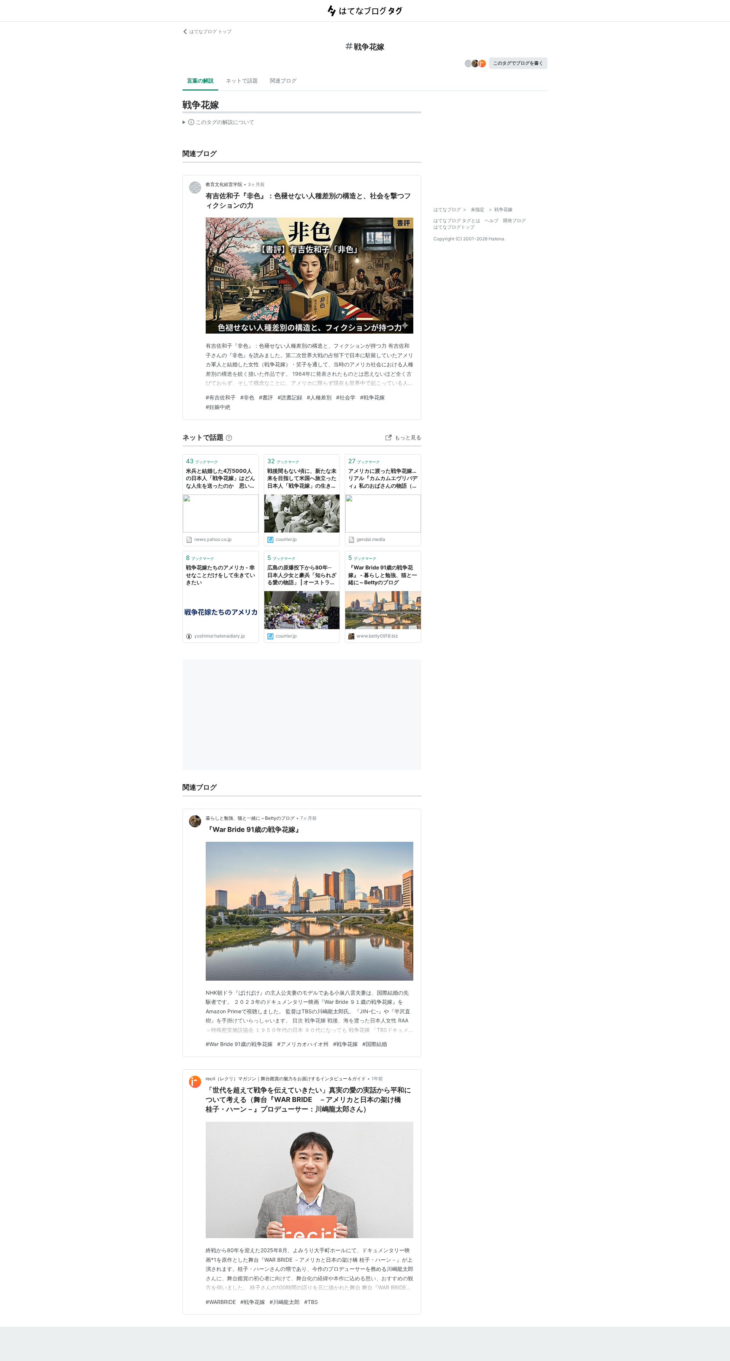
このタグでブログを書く (518, 63)
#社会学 (345, 397)
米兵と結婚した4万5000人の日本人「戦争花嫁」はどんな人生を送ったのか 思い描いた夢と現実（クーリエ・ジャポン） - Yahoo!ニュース (220, 478)
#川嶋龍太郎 (285, 1302)
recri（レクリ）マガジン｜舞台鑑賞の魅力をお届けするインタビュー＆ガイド (286, 1078)
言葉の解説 (200, 80)
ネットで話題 (242, 80)
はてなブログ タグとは (456, 220)
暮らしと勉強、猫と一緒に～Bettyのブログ (250, 818)
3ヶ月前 (256, 184)
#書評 (266, 397)
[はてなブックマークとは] (229, 437)
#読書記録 (290, 397)
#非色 (247, 397)
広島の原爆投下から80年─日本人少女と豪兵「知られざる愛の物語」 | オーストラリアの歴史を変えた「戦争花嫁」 (301, 575)
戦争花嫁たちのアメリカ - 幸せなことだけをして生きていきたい (220, 574)
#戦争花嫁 (372, 397)
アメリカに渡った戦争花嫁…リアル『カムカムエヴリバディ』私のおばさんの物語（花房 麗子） (382, 478)
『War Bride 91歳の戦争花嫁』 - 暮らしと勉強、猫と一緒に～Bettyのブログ (382, 574)
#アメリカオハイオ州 (302, 1044)
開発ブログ (514, 220)
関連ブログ (283, 80)
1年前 (377, 1078)
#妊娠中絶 (218, 407)
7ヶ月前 (308, 818)
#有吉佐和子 (221, 397)
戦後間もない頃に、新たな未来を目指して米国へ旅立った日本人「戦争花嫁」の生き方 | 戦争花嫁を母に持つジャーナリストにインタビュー (301, 478)
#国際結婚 (374, 1044)
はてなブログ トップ (210, 31)
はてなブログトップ (453, 227)
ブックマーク (202, 461)
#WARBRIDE (221, 1302)
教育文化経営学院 (224, 184)
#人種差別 (319, 397)
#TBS (311, 1302)
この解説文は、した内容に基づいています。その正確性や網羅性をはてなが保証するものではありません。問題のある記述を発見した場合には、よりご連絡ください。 (218, 124)
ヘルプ (491, 220)
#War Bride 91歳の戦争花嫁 (239, 1044)
